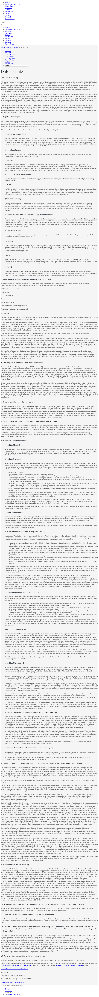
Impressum (8, 8)
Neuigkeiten (9, 11)
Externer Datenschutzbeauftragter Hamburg (18, 965)
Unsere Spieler (10, 19)
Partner (7, 13)
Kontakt (7, 9)
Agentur (7, 2)
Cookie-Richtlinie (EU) (12, 4)
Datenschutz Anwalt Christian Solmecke (69, 965)
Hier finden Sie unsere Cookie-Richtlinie (14, 969)
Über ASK (8, 17)
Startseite (8, 15)
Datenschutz (9, 6)
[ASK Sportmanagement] (10, 47)
